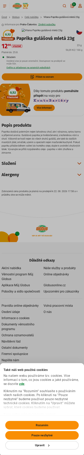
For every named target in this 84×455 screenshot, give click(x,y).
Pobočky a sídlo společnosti (21, 291)
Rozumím (42, 425)
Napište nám (10, 360)
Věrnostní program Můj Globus (17, 276)
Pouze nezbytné (42, 435)
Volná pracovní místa (58, 305)
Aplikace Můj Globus (16, 285)
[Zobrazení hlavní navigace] (4, 6)
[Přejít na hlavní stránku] (17, 6)
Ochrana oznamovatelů (18, 335)
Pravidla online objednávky (20, 305)
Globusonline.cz (55, 285)
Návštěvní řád (11, 341)
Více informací (44, 107)
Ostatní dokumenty (15, 348)
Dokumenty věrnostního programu (18, 326)
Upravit (40, 445)
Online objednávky (56, 274)
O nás (48, 312)
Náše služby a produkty (60, 268)
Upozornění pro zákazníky (61, 291)
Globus (16, 17)
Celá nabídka (31, 17)
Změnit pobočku (46, 24)
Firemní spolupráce (15, 354)
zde (22, 384)
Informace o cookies (15, 318)
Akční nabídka (11, 268)
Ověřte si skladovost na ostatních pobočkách (28, 67)
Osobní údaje (11, 312)
